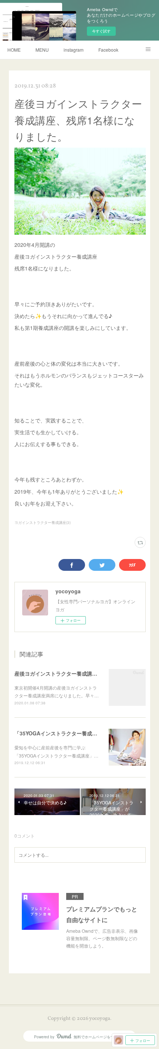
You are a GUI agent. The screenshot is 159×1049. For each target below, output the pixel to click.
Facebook (108, 49)
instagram (74, 49)
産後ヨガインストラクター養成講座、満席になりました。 (81, 673)
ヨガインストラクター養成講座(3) (42, 522)
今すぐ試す (101, 31)
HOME (14, 49)
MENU (42, 49)
